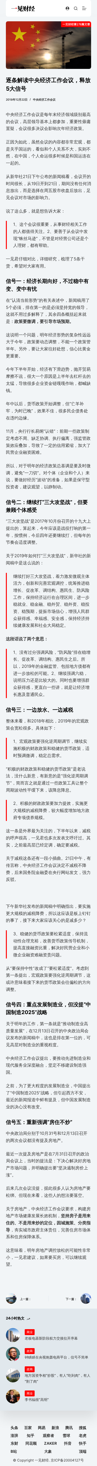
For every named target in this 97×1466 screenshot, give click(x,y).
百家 (28, 1427)
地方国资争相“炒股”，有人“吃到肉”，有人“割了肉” (57, 1378)
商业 (30, 1332)
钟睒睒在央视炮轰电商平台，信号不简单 (56, 1357)
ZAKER (50, 1443)
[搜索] (75, 8)
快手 (82, 1443)
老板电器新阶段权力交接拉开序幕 (51, 1338)
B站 (14, 1451)
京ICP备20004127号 (67, 1460)
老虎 (82, 1435)
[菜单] (84, 8)
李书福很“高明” (37, 1399)
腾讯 (69, 1427)
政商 (30, 1351)
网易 (41, 1427)
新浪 (55, 1427)
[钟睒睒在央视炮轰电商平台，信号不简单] (13, 1354)
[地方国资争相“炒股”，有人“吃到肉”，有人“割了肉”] (13, 1375)
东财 (14, 1443)
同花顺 (31, 1443)
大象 (48, 1451)
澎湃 (14, 1435)
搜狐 (82, 1427)
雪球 (66, 1435)
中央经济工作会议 (44, 99)
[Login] (67, 8)
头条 (14, 1427)
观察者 (48, 1435)
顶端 (82, 1451)
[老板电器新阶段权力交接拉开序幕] (13, 1335)
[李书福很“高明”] (13, 1396)
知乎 (30, 1435)
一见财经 (42, 1460)
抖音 (68, 1443)
